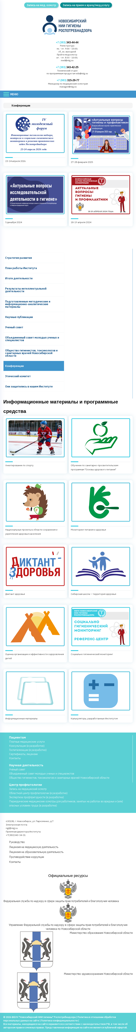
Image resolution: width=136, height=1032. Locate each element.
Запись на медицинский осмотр (28, 789)
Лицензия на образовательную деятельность (36, 852)
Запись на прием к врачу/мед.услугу (86, 5)
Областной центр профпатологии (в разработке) (38, 793)
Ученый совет (14, 327)
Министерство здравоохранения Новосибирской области (98, 973)
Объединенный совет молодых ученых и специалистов (32, 339)
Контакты (15, 758)
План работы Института (21, 268)
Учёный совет (17, 769)
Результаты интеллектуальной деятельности (25, 290)
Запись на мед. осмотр (41, 5)
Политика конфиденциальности (59, 1020)
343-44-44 (67, 42)
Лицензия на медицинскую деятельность (33, 847)
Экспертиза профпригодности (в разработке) (36, 797)
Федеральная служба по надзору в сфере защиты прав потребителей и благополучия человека (61, 901)
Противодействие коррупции (26, 857)
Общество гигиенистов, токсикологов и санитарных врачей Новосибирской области (31, 353)
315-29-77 (68, 80)
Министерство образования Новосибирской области (101, 932)
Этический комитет (18, 376)
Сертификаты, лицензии (23, 754)
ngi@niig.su (12, 828)
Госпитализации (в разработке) (28, 750)
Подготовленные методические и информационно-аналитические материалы (27, 304)
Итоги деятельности (19, 278)
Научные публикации (19, 317)
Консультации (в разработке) (26, 745)
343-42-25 (67, 67)
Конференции (14, 366)
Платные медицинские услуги (27, 741)
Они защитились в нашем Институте (29, 386)
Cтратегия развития (18, 257)
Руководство (17, 842)
